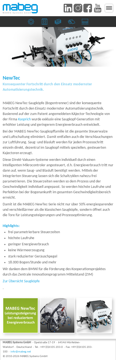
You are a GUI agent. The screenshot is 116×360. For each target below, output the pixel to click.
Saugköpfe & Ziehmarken (85, 23)
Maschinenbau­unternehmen (31, 23)
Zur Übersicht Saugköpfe (21, 281)
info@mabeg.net (21, 351)
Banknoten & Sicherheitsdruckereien (58, 23)
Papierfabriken (72, 23)
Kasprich (24, 119)
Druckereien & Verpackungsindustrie (45, 23)
